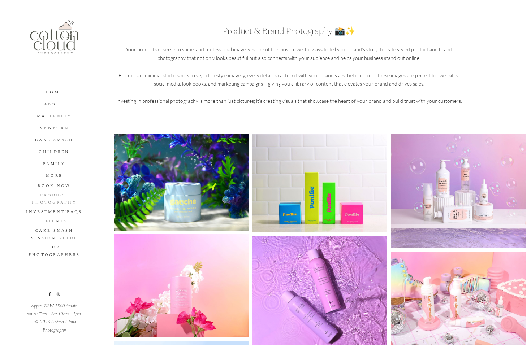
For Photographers (54, 251)
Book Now (54, 186)
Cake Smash (54, 140)
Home (54, 92)
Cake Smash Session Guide (54, 234)
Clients (54, 221)
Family (54, 164)
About (54, 104)
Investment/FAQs (54, 212)
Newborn (54, 128)
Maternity (54, 116)
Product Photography (54, 199)
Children (54, 152)
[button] (65, 173)
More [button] (54, 175)
